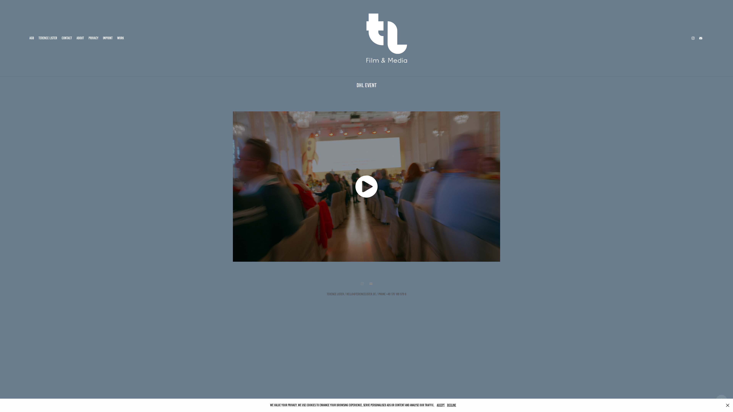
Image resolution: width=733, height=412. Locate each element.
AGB (31, 38)
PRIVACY (93, 38)
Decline (451, 405)
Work (120, 38)
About (80, 38)
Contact (67, 38)
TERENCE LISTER (48, 38)
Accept (441, 405)
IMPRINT (108, 38)
